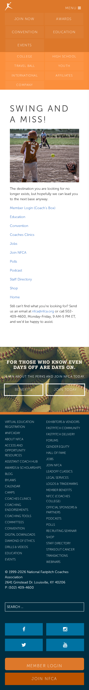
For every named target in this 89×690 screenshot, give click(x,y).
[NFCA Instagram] (65, 629)
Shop (14, 288)
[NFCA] (8, 6)
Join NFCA (18, 252)
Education (17, 217)
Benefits (23, 389)
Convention (19, 226)
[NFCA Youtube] (65, 645)
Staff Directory (21, 279)
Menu (71, 8)
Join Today (65, 389)
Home (15, 297)
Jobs (13, 244)
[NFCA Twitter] (24, 645)
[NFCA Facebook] (24, 629)
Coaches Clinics (22, 235)
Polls (13, 261)
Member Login (45, 665)
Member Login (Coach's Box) (32, 208)
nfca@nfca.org (43, 311)
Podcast (16, 270)
